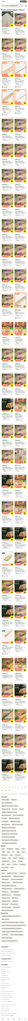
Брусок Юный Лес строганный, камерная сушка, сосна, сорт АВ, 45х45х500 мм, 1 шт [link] (20, 237)
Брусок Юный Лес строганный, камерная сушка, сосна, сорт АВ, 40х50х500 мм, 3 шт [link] (7, 391)
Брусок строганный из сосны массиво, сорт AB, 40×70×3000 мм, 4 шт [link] (7, 416)
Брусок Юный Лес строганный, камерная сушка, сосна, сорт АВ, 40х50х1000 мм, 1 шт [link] (7, 443)
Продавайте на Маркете (7, 951)
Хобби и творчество (6, 985)
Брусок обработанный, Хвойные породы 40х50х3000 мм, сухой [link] (7, 648)
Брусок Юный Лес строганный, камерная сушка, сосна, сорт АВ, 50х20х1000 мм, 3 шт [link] (7, 287)
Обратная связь (5, 1006)
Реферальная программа (7, 961)
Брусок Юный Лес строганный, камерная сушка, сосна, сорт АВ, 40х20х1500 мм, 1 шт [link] (20, 287)
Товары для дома (5, 979)
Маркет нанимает (5, 1008)
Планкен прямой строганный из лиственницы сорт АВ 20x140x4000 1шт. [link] (20, 676)
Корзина (19, 1019)
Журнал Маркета (5, 1010)
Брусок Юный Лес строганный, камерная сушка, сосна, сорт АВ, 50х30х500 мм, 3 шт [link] (7, 212)
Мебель (3, 969)
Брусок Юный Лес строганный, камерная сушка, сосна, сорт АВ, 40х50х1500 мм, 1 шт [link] (20, 623)
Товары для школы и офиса (7, 991)
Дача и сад (3, 987)
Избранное (14, 1019)
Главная (3, 1019)
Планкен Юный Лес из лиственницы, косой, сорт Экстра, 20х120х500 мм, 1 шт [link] (7, 676)
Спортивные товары (6, 993)
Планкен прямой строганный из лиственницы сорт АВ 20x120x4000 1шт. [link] (20, 519)
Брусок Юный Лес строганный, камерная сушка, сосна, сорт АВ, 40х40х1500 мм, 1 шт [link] (7, 187)
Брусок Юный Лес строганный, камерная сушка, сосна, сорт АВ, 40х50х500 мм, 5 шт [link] (20, 570)
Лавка (8, 1019)
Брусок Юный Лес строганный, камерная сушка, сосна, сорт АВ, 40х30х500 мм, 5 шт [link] (20, 366)
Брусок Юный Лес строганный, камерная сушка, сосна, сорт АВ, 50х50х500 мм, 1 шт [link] (20, 262)
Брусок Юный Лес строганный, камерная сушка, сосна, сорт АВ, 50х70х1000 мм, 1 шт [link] (7, 752)
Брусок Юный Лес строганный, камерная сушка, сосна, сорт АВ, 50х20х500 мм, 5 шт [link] (20, 56)
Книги (2, 989)
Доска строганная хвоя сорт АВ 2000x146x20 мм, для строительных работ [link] (7, 81)
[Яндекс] (12, 1015)
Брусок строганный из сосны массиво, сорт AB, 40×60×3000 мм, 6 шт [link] (7, 623)
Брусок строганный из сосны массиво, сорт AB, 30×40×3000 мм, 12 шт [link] (20, 702)
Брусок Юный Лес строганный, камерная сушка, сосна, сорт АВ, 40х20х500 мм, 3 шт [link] (20, 162)
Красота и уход (4, 983)
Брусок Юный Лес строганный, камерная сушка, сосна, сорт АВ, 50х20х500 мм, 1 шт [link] (20, 31)
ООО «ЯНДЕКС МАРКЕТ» (11, 1013)
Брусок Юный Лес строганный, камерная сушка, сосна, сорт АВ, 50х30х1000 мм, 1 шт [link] (20, 391)
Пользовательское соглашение (8, 1004)
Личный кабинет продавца (7, 949)
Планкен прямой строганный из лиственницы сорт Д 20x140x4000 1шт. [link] (20, 340)
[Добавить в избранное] (12, 13)
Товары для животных (6, 995)
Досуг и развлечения (6, 967)
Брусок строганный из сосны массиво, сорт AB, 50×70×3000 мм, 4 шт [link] (20, 545)
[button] (26, 6)
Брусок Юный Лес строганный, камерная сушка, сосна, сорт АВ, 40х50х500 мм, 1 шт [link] (7, 237)
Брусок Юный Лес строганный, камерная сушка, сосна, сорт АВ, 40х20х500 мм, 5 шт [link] (7, 366)
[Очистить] (22, 6)
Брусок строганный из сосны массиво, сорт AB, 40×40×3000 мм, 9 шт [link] (7, 777)
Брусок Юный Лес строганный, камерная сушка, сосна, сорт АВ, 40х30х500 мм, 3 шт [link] (20, 212)
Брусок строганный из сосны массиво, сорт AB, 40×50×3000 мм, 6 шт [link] (7, 545)
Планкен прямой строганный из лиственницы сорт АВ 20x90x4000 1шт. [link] (20, 416)
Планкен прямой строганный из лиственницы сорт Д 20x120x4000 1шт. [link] (20, 493)
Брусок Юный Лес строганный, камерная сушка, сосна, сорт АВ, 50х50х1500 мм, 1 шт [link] (20, 752)
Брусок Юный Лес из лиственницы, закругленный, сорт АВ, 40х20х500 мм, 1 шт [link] (20, 648)
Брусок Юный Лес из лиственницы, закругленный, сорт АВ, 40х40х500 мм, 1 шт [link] (7, 598)
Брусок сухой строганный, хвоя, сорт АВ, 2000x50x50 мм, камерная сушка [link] (7, 109)
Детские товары (5, 999)
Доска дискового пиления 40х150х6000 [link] (6, 31)
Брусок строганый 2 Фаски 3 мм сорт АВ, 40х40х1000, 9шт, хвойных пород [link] (20, 468)
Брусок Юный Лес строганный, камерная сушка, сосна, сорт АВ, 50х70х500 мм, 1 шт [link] (20, 443)
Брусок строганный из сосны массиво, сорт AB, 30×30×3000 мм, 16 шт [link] (7, 493)
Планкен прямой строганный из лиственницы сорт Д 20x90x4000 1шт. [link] (7, 340)
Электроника (4, 975)
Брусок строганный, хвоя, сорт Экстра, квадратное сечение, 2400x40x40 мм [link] (20, 109)
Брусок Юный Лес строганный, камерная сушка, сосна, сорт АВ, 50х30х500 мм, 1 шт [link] (7, 162)
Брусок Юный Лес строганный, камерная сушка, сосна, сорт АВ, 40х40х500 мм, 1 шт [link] (7, 137)
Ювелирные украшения (6, 1001)
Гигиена (3, 973)
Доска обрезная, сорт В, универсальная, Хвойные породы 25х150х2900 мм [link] (7, 570)
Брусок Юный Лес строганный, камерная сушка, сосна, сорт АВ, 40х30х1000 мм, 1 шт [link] (20, 187)
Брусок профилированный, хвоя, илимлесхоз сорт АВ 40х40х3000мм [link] (20, 312)
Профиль (25, 1019)
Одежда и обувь (5, 977)
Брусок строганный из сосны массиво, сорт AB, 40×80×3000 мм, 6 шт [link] (20, 777)
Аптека (3, 981)
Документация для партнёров (8, 953)
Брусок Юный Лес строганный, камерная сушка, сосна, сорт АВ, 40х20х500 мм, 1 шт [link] (7, 56)
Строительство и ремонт (7, 997)
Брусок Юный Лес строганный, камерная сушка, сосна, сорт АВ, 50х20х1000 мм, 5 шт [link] (7, 468)
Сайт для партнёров (6, 955)
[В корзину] (12, 25)
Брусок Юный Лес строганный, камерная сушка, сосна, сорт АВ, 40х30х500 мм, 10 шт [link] (7, 702)
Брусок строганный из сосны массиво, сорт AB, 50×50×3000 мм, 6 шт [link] (20, 598)
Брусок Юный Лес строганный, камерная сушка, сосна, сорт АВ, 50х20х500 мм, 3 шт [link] (20, 137)
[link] (5, 800)
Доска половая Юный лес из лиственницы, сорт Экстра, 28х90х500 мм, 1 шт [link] (7, 727)
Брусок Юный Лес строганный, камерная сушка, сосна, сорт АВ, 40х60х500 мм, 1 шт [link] (7, 312)
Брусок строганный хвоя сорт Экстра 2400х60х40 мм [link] (19, 81)
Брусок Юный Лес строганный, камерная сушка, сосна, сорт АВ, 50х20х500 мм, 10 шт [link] (7, 519)
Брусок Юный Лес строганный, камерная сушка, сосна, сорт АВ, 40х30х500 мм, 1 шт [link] (7, 262)
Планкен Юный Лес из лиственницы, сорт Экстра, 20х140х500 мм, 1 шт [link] (20, 727)
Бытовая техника (5, 971)
